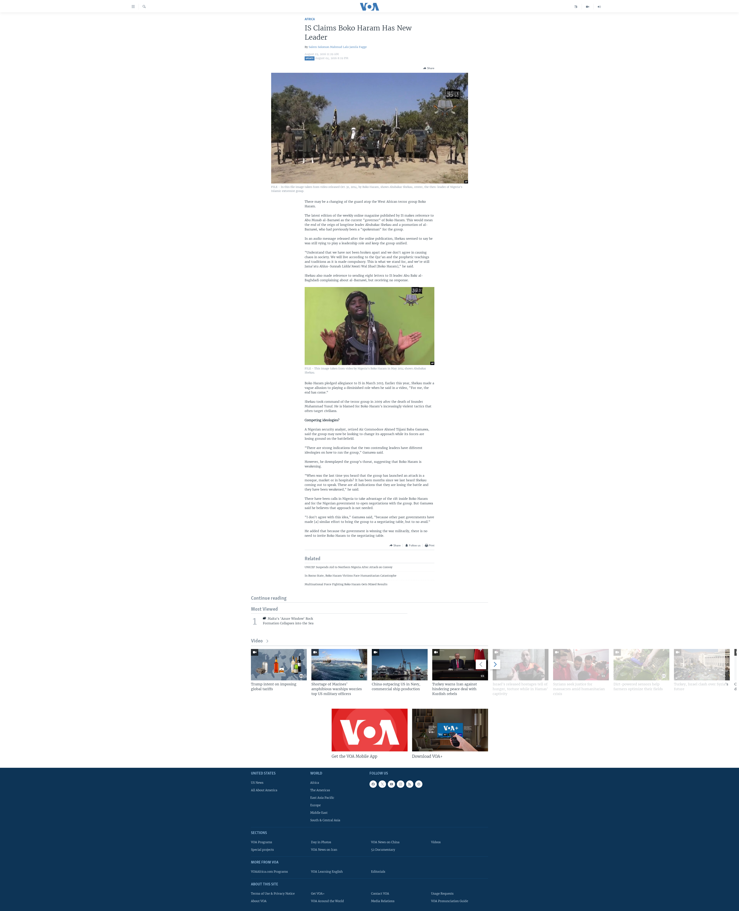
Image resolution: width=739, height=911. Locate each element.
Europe (315, 805)
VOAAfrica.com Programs (269, 871)
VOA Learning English (327, 871)
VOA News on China (385, 842)
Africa (310, 19)
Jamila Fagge (358, 47)
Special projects (262, 850)
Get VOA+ (318, 893)
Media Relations (383, 901)
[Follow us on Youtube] (391, 784)
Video (257, 641)
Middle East (319, 813)
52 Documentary (383, 850)
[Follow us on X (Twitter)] (382, 784)
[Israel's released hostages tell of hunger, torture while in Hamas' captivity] (520, 664)
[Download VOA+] (450, 730)
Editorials (378, 871)
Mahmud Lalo (339, 47)
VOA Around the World (327, 901)
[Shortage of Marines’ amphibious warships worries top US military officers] (339, 664)
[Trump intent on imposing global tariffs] (279, 664)
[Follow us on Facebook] (373, 784)
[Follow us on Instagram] (400, 784)
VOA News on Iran (324, 850)
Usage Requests (442, 893)
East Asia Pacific (322, 798)
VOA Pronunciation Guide (449, 901)
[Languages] (576, 7)
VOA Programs (261, 842)
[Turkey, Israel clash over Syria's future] (702, 664)
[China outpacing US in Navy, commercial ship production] (400, 664)
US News (257, 783)
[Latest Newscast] (599, 7)
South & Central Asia (325, 820)
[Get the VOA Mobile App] (370, 730)
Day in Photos (321, 842)
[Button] (428, 68)
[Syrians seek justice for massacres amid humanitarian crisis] (581, 664)
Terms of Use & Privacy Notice (273, 893)
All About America (264, 790)
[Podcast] (418, 784)
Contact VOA (380, 893)
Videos (436, 842)
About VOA (259, 901)
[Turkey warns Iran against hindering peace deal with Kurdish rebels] (460, 664)
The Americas (320, 790)
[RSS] (409, 784)
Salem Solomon (319, 47)
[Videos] (588, 7)
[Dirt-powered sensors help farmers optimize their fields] (641, 664)
